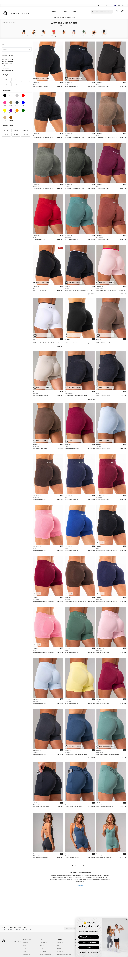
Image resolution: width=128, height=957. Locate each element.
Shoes (74, 12)
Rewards (108, 5)
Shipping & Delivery (45, 954)
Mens (65, 12)
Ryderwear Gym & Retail (64, 954)
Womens (54, 12)
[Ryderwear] (16, 11)
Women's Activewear (88, 937)
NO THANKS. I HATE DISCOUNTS (89, 952)
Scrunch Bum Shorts (7, 59)
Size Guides (43, 951)
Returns (42, 945)
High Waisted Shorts (7, 61)
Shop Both (88, 947)
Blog (58, 945)
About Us (60, 942)
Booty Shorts (5, 68)
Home (3, 22)
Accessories (26, 954)
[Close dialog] (126, 920)
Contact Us (43, 942)
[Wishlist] (117, 11)
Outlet (25, 951)
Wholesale (60, 951)
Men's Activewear (89, 942)
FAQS (41, 948)
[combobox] (102, 12)
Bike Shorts (5, 66)
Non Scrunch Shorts (7, 70)
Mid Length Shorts (7, 63)
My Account (101, 5)
